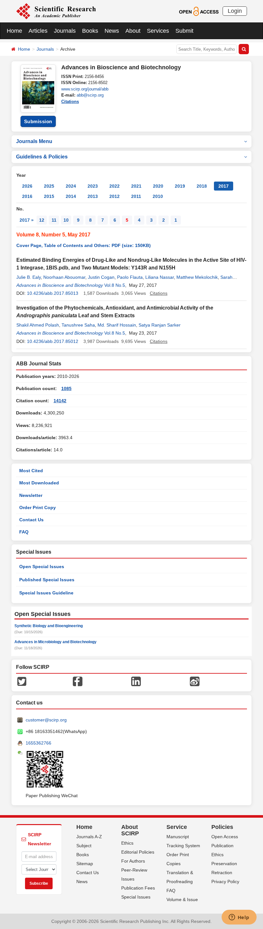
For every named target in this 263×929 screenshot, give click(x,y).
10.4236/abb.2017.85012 (52, 341)
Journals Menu (34, 141)
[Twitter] (21, 681)
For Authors (133, 861)
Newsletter (30, 495)
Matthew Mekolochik (197, 277)
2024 (71, 186)
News (112, 31)
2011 (136, 196)
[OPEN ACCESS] (199, 10)
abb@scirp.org (90, 95)
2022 (114, 186)
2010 (158, 196)
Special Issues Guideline (46, 592)
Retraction (221, 872)
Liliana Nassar (159, 277)
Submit (184, 31)
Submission (38, 121)
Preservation (224, 863)
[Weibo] (194, 681)
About (132, 31)
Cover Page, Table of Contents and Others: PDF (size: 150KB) (83, 245)
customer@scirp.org (46, 719)
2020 (158, 186)
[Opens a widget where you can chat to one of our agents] (239, 918)
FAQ (24, 531)
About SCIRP (130, 830)
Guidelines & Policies (42, 156)
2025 (49, 186)
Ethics (127, 843)
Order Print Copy (37, 507)
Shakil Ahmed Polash (37, 325)
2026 (27, 186)
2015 (49, 196)
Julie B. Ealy (28, 277)
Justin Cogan (101, 277)
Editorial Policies (137, 852)
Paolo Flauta (130, 277)
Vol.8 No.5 (114, 285)
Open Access (224, 836)
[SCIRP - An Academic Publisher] (56, 10)
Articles (38, 31)
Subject (83, 845)
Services (158, 31)
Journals (65, 31)
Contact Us (31, 519)
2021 (136, 186)
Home (14, 31)
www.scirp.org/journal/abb (84, 89)
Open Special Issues (41, 566)
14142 (60, 400)
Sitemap (84, 863)
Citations (70, 101)
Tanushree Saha (78, 325)
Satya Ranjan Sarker (160, 325)
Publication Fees (138, 888)
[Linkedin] (136, 681)
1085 (66, 388)
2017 (223, 186)
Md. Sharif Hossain (117, 325)
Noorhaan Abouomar (64, 277)
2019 (180, 186)
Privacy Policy (225, 881)
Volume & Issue (182, 899)
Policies (222, 827)
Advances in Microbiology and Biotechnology (55, 642)
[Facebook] (77, 681)
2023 (93, 186)
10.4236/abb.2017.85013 (52, 293)
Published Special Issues (46, 579)
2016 (27, 196)
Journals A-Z (89, 836)
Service (176, 827)
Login (235, 11)
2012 (114, 196)
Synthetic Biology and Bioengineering (48, 626)
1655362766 (38, 743)
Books (90, 31)
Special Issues (135, 896)
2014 (71, 196)
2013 (93, 196)
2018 (202, 186)
